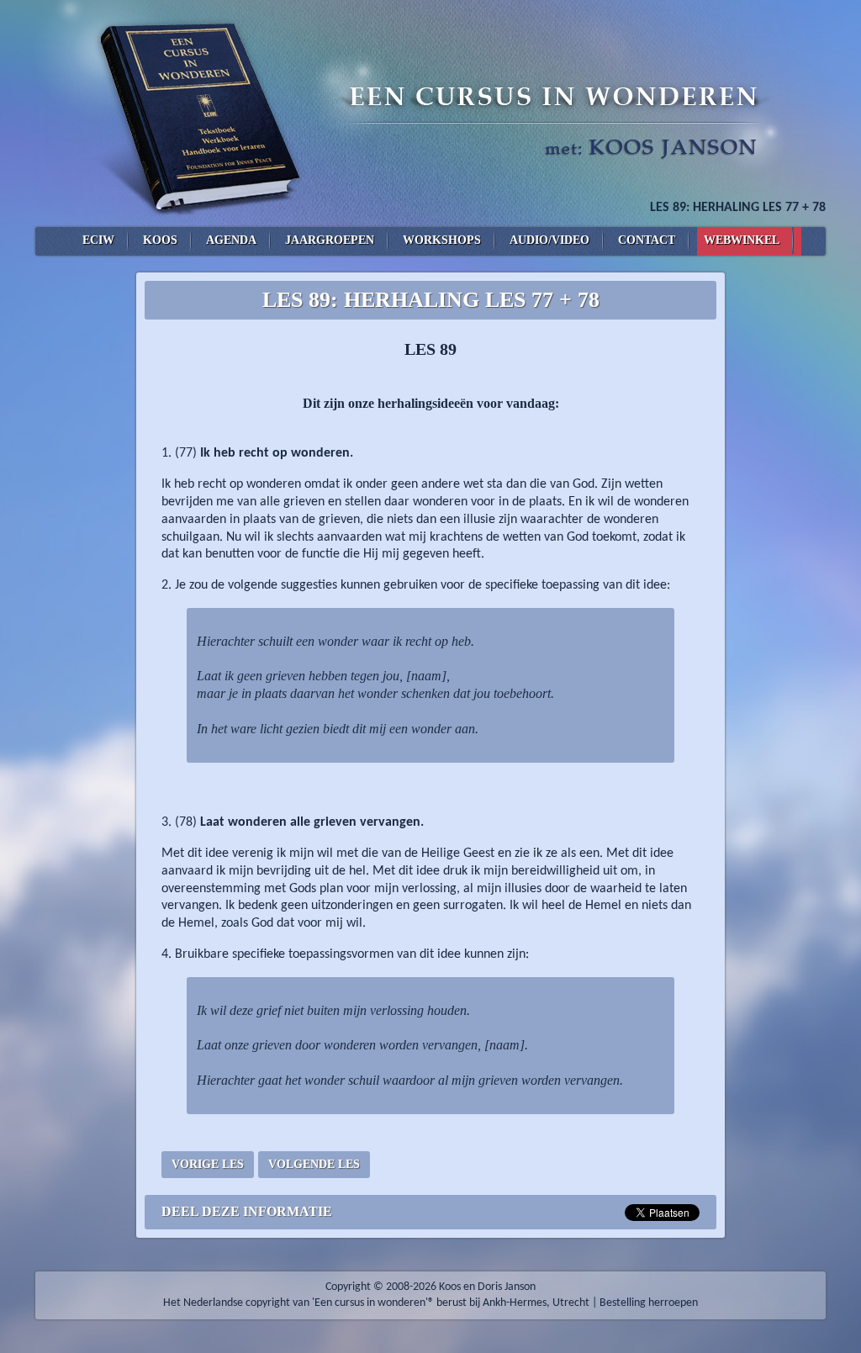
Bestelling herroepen (649, 1303)
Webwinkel (741, 240)
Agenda (231, 240)
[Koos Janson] (430, 113)
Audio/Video (549, 240)
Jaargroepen (329, 240)
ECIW (98, 240)
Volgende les (314, 1164)
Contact (646, 240)
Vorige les (208, 1164)
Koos (160, 240)
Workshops (442, 240)
